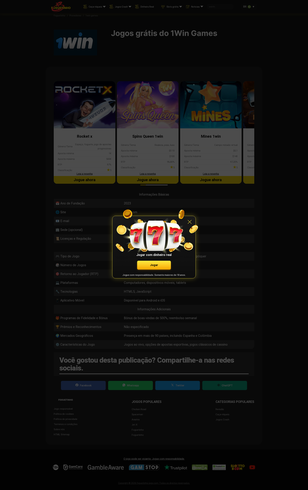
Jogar (154, 265)
